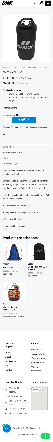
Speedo (31, 264)
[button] (45, 19)
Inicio (5, 68)
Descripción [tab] (8, 147)
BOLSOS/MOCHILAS (16, 68)
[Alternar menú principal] (48, 3)
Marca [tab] (6, 158)
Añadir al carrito (23, 120)
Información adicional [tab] (13, 152)
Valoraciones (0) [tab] (10, 164)
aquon (5, 134)
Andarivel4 (7, 264)
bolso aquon (42, 127)
